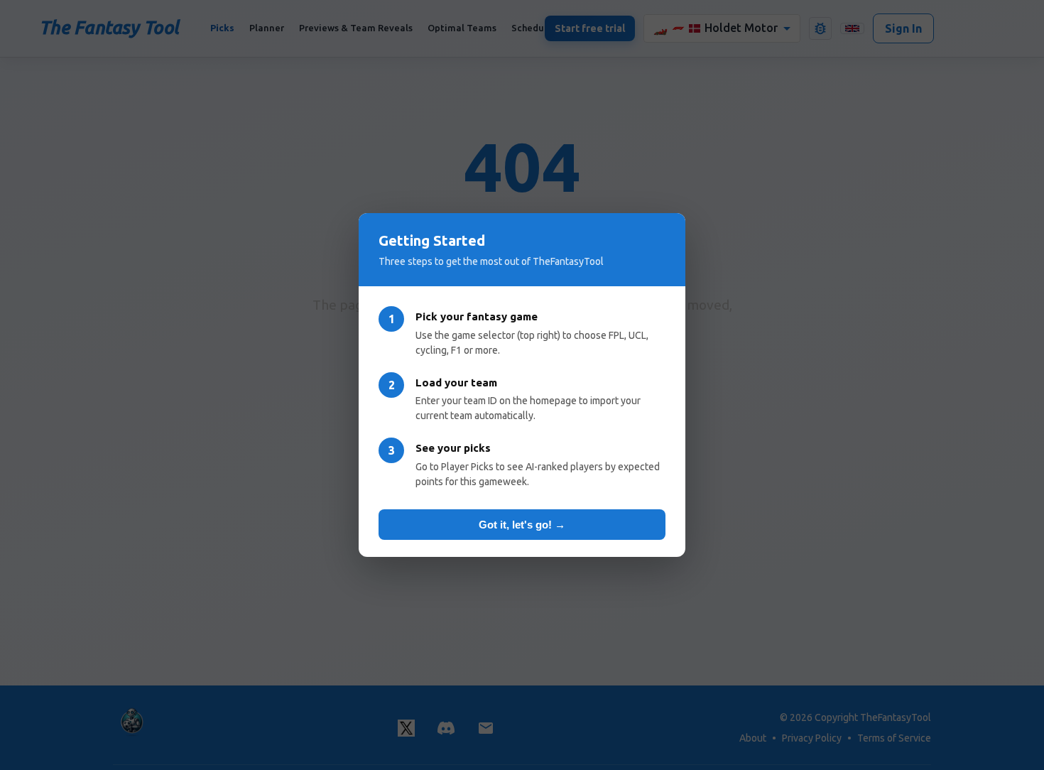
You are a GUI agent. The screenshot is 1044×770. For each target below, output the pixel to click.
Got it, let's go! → (522, 525)
